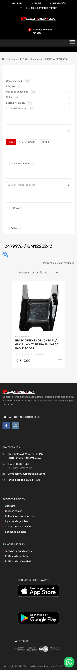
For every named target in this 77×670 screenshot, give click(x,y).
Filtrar (11, 142)
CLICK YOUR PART (21, 163)
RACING (10, 86)
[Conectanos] (6, 425)
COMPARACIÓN (58, 3)
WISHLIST (36, 3)
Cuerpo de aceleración (18, 526)
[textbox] (38, 184)
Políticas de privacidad (18, 561)
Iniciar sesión (38, 8)
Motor (9, 97)
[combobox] (38, 184)
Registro (52, 8)
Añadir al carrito (59, 360)
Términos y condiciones (18, 551)
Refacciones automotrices (20, 516)
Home (5, 59)
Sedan (14, 228)
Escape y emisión (15, 102)
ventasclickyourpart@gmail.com (26, 473)
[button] (69, 662)
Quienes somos (13, 511)
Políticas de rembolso (17, 556)
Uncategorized (22, 336)
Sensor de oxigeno (15, 531)
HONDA (15, 208)
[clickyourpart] (38, 20)
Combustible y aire (16, 108)
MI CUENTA (16, 3)
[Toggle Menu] (72, 43)
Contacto (10, 505)
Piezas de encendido (17, 91)
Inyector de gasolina (16, 521)
